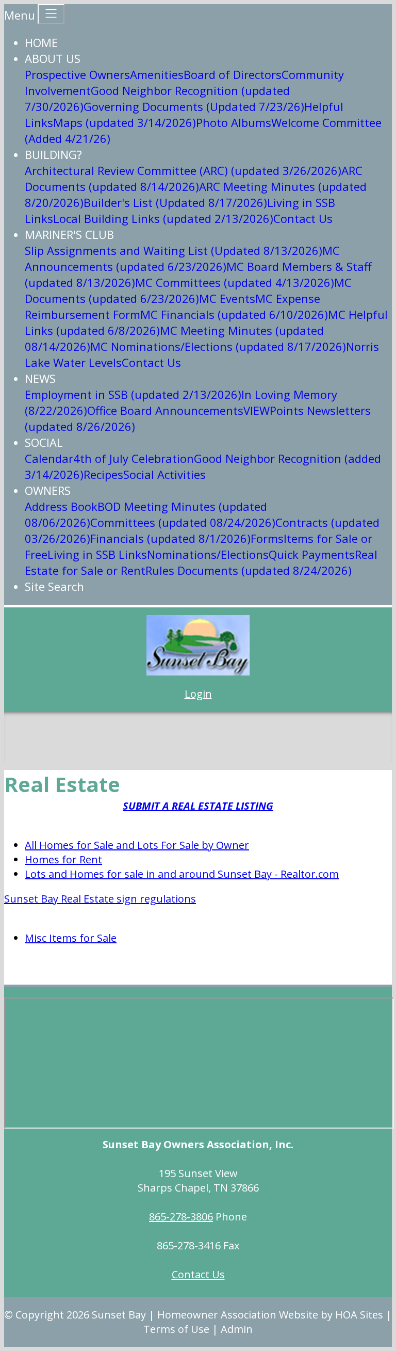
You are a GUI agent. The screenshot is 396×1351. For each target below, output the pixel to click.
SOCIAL (44, 442)
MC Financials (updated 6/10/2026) (234, 314)
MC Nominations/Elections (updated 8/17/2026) (218, 346)
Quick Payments (312, 554)
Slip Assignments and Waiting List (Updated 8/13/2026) (173, 250)
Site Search (54, 586)
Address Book (61, 506)
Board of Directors (233, 74)
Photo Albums (233, 122)
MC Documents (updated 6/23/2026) (188, 290)
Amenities (157, 74)
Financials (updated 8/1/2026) (170, 538)
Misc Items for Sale (71, 938)
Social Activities (164, 474)
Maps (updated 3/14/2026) (124, 122)
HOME (41, 42)
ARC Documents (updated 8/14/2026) (193, 178)
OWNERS (48, 490)
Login (198, 694)
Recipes (103, 474)
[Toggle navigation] (51, 14)
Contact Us (303, 218)
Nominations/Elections (208, 554)
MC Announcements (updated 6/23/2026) (182, 258)
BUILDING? (53, 154)
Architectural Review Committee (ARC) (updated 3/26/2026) (183, 170)
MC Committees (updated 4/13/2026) (234, 282)
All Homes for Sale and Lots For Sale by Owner (137, 845)
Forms (267, 538)
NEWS (40, 378)
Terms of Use (176, 1329)
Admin (237, 1329)
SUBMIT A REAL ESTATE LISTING (198, 806)
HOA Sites (359, 1315)
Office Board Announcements (165, 410)
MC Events (227, 298)
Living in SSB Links (97, 554)
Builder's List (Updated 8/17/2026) (175, 202)
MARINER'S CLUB (69, 234)
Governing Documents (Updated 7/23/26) (194, 106)
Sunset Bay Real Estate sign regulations (100, 899)
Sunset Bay (119, 1315)
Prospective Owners (77, 74)
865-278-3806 (181, 1217)
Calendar (49, 458)
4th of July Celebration (133, 458)
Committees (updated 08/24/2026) (182, 522)
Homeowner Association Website (237, 1315)
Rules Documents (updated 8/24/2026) (248, 570)
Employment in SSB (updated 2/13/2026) (133, 394)
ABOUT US (52, 58)
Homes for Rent (63, 859)
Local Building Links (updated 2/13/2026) (163, 218)
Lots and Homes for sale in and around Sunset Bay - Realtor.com (182, 874)
